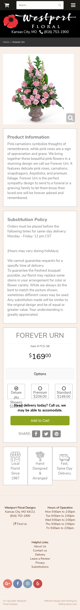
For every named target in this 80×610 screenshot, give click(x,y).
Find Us (21, 524)
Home (6, 42)
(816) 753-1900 (56, 32)
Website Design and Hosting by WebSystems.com (60, 602)
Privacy (40, 563)
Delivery (40, 555)
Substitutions (40, 567)
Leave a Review (40, 559)
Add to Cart (40, 421)
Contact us (40, 550)
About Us (40, 546)
